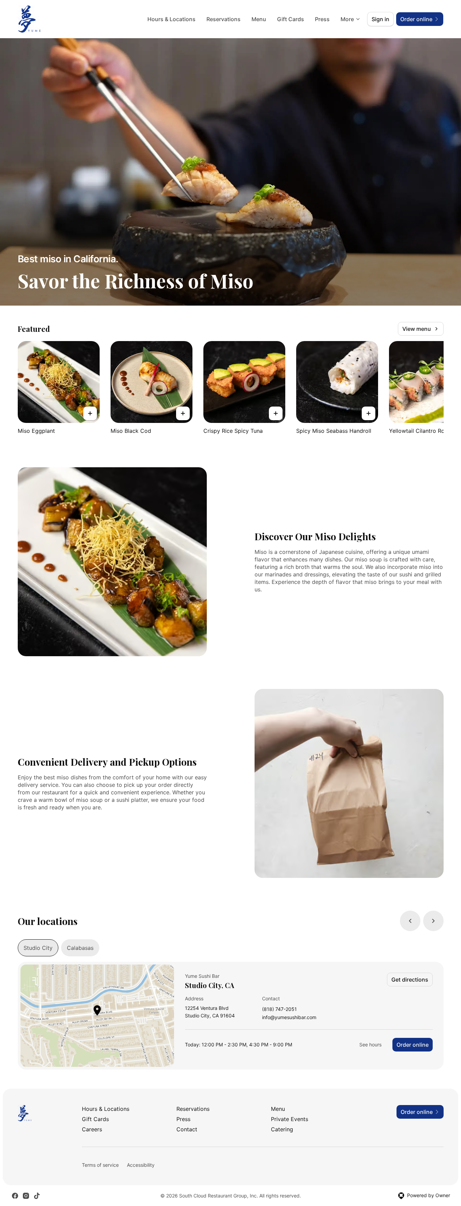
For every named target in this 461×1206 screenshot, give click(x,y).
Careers (92, 1129)
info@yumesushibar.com (289, 1017)
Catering (282, 1129)
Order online (413, 1044)
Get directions (409, 979)
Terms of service (100, 1165)
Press (322, 19)
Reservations (223, 19)
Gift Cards (290, 19)
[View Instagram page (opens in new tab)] (26, 1196)
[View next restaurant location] (433, 921)
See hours (370, 1044)
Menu (258, 19)
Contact (186, 1129)
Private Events (289, 1119)
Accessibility (141, 1165)
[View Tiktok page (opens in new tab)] (37, 1196)
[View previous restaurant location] (410, 921)
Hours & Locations (171, 19)
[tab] (38, 947)
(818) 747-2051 (279, 1009)
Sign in (380, 19)
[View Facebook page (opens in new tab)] (15, 1196)
